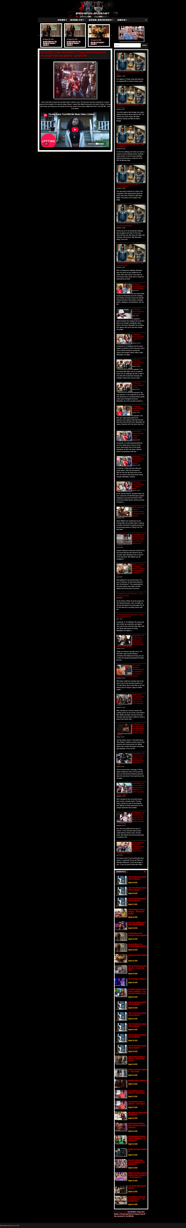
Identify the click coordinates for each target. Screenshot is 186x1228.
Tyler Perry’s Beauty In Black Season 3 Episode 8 (137, 878)
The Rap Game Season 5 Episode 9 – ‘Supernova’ (138, 312)
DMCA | (122, 20)
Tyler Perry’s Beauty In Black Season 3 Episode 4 (137, 1014)
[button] (38, 35)
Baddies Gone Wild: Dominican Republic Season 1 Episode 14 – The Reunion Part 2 (137, 1175)
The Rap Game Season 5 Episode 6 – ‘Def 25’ (138, 385)
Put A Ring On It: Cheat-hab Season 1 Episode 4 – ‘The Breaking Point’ (136, 1199)
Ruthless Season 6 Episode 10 (137, 1080)
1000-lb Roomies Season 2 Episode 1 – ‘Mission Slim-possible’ (136, 912)
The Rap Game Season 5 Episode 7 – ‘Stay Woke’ (138, 362)
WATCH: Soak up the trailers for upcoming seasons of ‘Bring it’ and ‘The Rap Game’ (138, 511)
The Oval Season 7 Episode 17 (137, 979)
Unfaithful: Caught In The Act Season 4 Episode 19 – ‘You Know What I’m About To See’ (137, 991)
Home (116, 1212)
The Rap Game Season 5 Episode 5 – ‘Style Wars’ (138, 408)
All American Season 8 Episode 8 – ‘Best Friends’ (137, 1070)
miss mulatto (123, 1212)
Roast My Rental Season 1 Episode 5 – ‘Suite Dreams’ (136, 1092)
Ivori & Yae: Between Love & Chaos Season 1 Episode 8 (137, 923)
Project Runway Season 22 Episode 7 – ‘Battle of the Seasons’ (136, 1059)
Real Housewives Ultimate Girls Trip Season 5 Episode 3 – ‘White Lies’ (137, 1125)
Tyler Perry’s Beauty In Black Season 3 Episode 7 (137, 889)
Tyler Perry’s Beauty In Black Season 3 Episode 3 (137, 1025)
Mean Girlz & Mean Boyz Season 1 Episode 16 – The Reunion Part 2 (136, 1162)
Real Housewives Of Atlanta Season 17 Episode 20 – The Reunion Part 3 (137, 1138)
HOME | (62, 20)
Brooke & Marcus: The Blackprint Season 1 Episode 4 (137, 934)
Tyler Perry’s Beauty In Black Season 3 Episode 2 (137, 1036)
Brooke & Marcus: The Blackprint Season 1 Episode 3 (50, 43)
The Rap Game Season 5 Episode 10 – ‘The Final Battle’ (138, 286)
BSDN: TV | (77, 20)
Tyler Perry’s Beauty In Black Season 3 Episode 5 (137, 1003)
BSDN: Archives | (101, 20)
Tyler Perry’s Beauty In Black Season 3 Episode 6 (137, 900)
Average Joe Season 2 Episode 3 (73, 43)
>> (131, 160)
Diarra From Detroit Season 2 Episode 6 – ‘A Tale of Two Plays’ (98, 43)
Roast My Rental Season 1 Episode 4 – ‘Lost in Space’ (136, 1103)
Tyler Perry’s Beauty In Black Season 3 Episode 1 (137, 1047)
